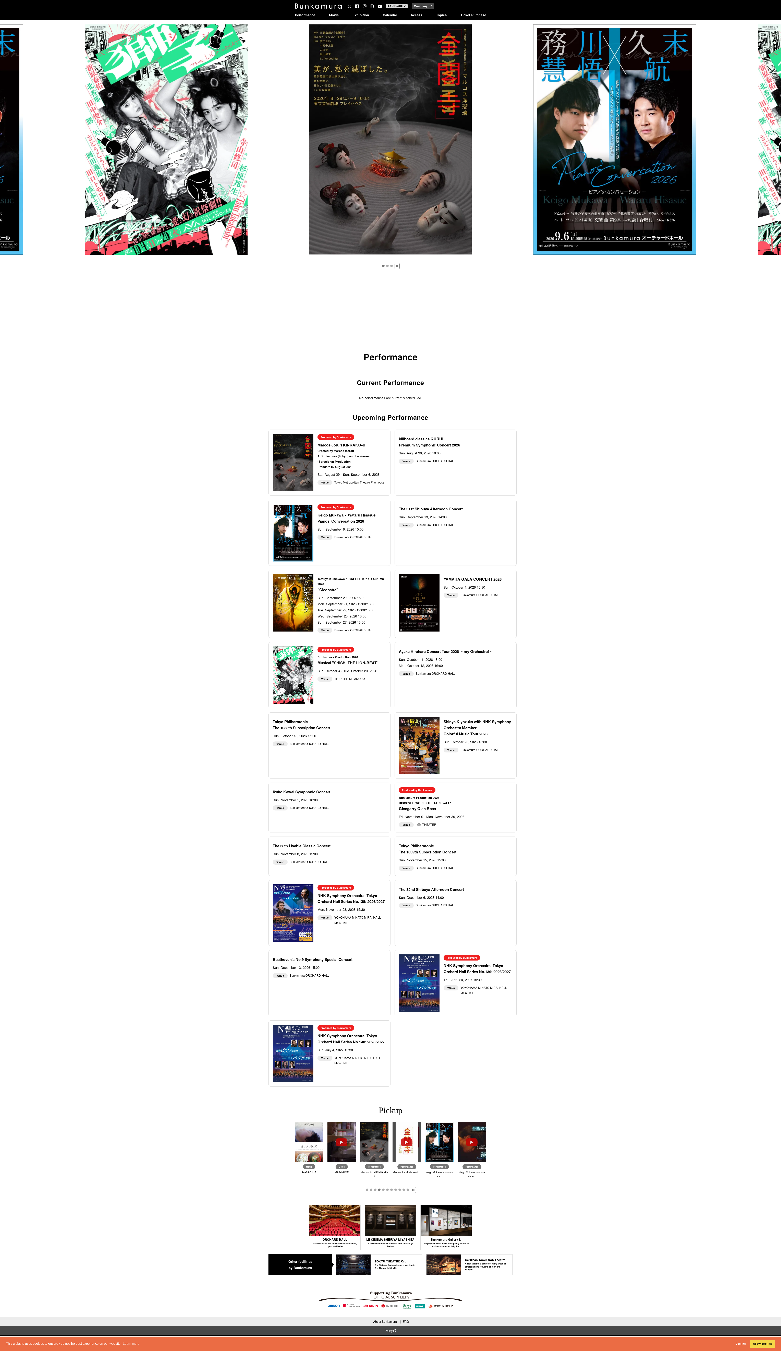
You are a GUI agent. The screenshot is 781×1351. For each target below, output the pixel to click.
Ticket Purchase (473, 14)
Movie (334, 14)
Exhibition (360, 14)
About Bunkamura (385, 1321)
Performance (305, 14)
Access (416, 14)
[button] (383, 266)
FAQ (406, 1321)
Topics (441, 14)
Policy (389, 1330)
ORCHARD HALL (335, 1242)
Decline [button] (740, 1343)
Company (421, 6)
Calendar (390, 14)
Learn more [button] (131, 1343)
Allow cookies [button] (762, 1343)
